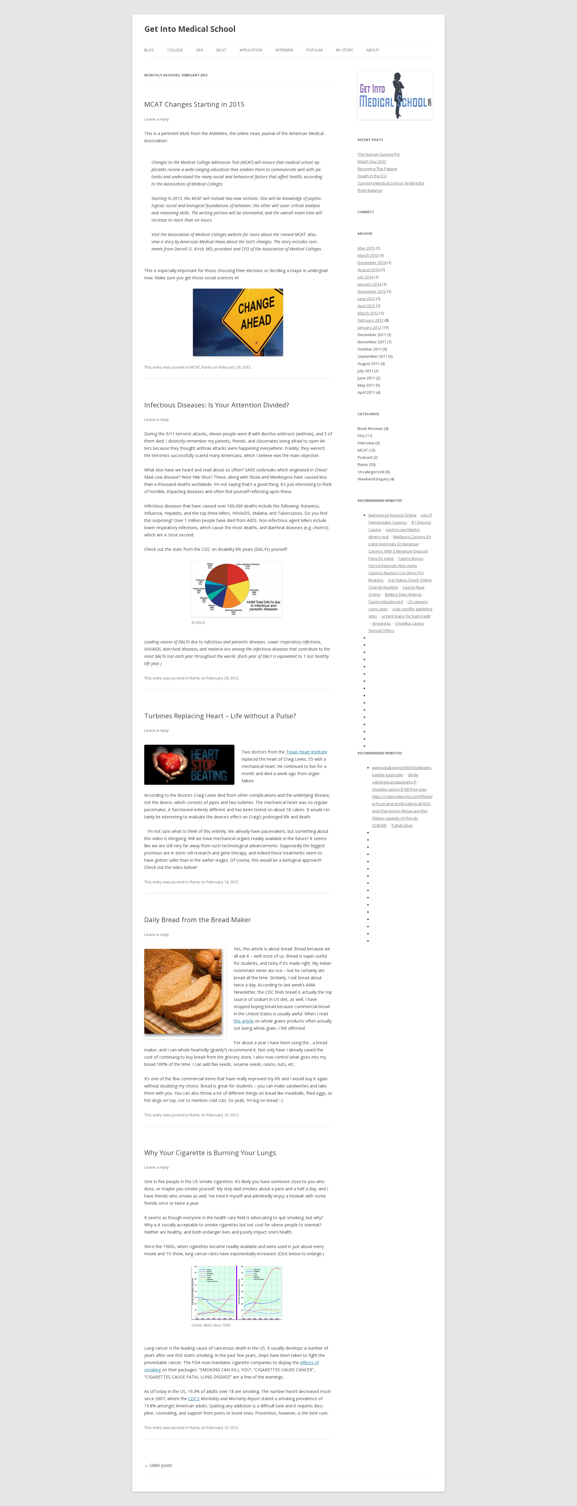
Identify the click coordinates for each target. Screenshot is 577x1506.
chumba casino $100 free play (399, 789)
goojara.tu (381, 623)
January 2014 (369, 284)
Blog (149, 50)
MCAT (221, 50)
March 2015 (368, 255)
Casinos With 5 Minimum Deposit (398, 551)
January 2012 (369, 327)
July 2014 (365, 277)
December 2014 (372, 262)
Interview (284, 50)
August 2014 (369, 269)
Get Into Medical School (190, 28)
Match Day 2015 (372, 161)
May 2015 (366, 248)
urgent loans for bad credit (406, 616)
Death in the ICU (372, 176)
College (175, 50)
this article (244, 1021)
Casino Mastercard (385, 601)
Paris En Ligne (381, 558)
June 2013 (366, 298)
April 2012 (366, 305)
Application (251, 50)
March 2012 (368, 313)
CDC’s (194, 1398)
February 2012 (370, 320)
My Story (344, 50)
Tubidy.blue (402, 825)
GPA (199, 50)
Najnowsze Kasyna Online (392, 515)
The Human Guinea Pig (378, 154)
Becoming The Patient (377, 168)
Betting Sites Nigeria (403, 594)
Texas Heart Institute (306, 752)
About (372, 50)
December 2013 (372, 291)
